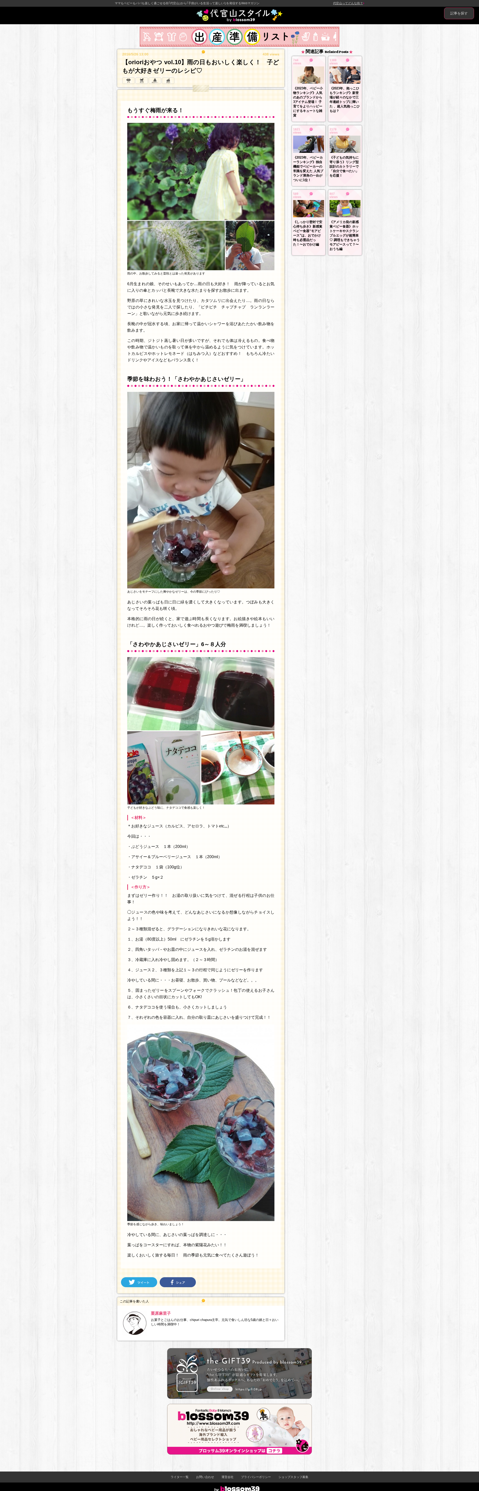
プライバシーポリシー (256, 1477)
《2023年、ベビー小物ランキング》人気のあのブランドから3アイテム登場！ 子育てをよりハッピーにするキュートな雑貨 (308, 101)
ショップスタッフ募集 (293, 1477)
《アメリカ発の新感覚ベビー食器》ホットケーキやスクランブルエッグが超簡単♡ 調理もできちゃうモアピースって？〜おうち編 (345, 235)
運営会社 (228, 1477)
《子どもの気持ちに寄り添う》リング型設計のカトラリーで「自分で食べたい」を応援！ (344, 166)
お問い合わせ (205, 1477)
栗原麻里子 (161, 1313)
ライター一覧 (180, 1477)
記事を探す (459, 13)
